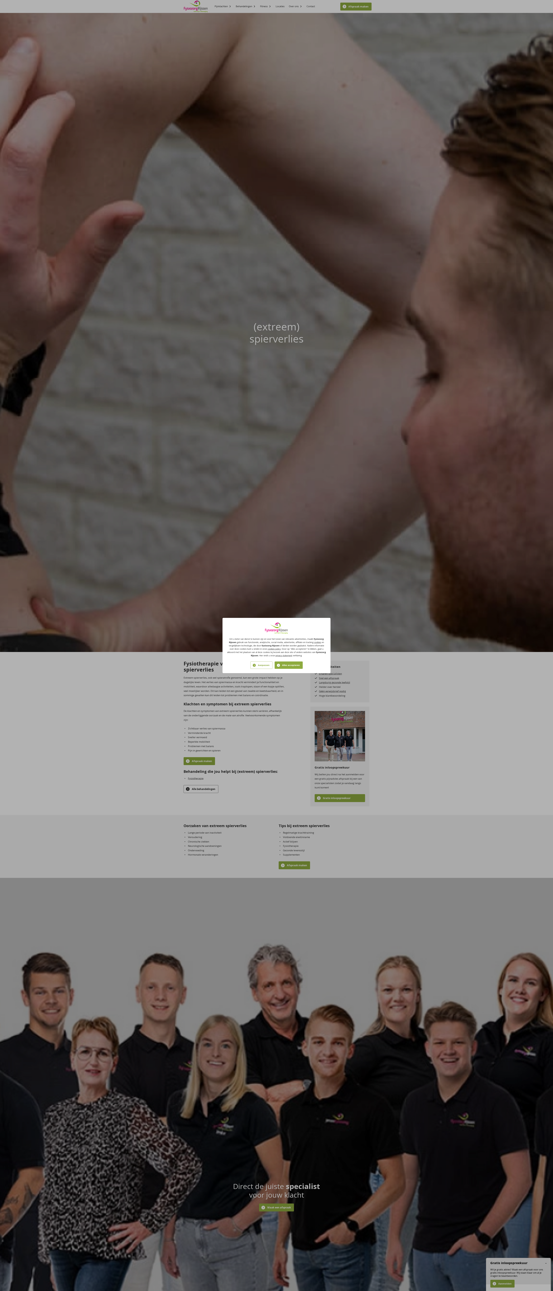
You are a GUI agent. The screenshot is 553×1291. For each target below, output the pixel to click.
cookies (317, 642)
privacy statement (283, 655)
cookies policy (274, 649)
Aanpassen (263, 665)
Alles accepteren (291, 665)
